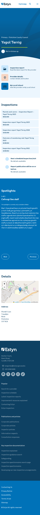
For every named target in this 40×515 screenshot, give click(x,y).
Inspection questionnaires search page (16, 462)
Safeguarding (6, 458)
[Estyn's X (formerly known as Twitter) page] (8, 374)
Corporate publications (10, 422)
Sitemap (4, 502)
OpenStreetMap (26, 302)
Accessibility (6, 495)
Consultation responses (10, 437)
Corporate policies (8, 425)
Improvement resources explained (14, 400)
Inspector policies (8, 429)
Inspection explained (9, 451)
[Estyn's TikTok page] (23, 374)
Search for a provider (9, 389)
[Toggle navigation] (37, 4)
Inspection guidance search (11, 454)
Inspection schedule (9, 393)
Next (5, 257)
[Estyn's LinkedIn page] (13, 374)
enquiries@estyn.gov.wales (15, 366)
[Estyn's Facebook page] (3, 374)
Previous (33, 257)
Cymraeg (22, 4)
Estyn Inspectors (7, 408)
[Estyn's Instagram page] (18, 374)
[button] (32, 4)
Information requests (9, 433)
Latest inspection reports (11, 396)
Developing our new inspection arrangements (18, 470)
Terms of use (6, 499)
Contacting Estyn (8, 404)
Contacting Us (6, 487)
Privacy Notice (6, 491)
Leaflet (16, 302)
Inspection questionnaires (11, 466)
